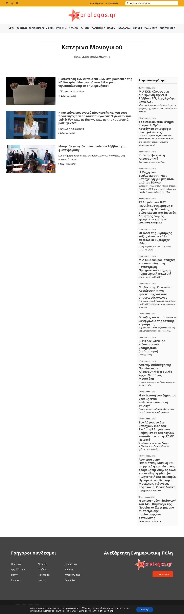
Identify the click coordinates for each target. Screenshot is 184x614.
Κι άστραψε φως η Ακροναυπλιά (152, 157)
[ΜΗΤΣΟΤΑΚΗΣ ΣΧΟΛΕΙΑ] (30, 145)
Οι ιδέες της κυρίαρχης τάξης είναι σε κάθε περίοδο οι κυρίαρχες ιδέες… (155, 238)
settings (109, 611)
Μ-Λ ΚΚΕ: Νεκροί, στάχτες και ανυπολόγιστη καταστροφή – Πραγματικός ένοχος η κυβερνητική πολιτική (157, 267)
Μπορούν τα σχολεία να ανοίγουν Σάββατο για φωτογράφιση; (91, 148)
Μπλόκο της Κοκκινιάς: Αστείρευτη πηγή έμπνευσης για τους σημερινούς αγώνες (155, 292)
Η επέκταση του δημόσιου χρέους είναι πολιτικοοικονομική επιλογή (157, 400)
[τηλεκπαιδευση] (30, 78)
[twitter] (7, 3)
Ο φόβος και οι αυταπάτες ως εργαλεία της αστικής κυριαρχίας (157, 320)
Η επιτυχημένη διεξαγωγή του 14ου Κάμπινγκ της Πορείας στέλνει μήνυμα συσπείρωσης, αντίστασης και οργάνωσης (158, 509)
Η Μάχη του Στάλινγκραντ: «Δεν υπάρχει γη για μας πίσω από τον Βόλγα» (157, 177)
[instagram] (12, 3)
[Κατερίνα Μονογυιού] (30, 112)
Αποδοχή (145, 609)
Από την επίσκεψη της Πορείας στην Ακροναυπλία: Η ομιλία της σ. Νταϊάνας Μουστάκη (155, 371)
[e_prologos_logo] (92, 7)
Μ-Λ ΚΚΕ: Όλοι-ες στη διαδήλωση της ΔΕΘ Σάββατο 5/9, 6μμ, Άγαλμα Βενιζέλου (157, 97)
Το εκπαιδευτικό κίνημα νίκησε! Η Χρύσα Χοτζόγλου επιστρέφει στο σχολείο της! (156, 127)
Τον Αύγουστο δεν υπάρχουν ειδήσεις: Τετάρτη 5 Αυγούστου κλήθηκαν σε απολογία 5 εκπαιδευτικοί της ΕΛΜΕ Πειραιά (156, 431)
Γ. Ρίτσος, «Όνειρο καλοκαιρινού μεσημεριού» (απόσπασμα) (152, 346)
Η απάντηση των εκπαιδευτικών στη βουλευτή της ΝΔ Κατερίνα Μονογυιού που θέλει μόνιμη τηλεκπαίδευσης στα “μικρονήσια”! (95, 82)
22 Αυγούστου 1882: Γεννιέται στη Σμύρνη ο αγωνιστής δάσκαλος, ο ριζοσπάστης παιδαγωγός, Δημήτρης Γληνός (158, 209)
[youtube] (17, 3)
